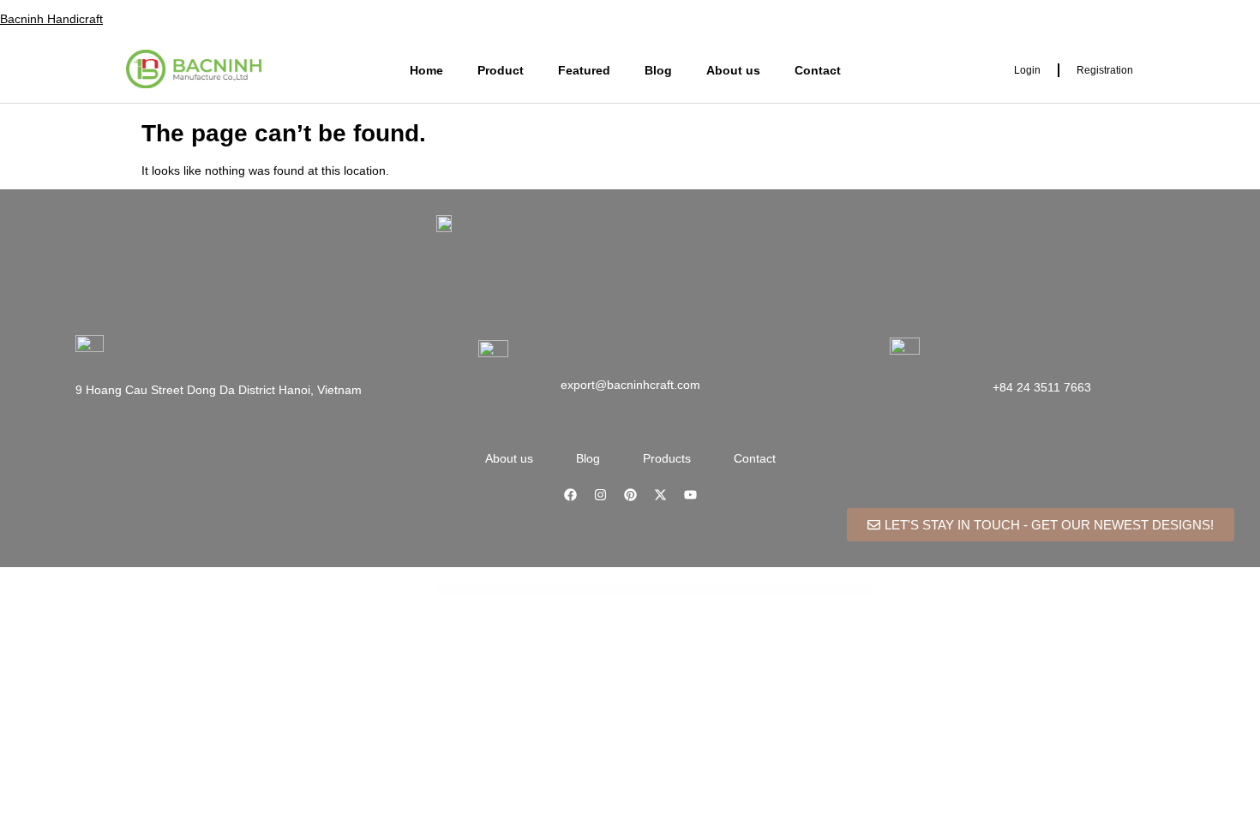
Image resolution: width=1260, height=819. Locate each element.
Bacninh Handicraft (51, 19)
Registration (1105, 70)
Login (1027, 70)
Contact (818, 70)
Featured (584, 70)
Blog (658, 70)
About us (733, 70)
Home (426, 70)
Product (500, 70)
